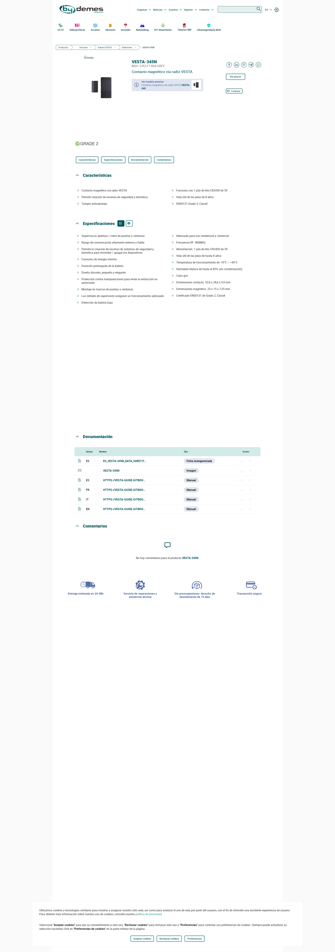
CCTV (61, 29)
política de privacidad (149, 914)
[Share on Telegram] (251, 64)
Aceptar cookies (142, 938)
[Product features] (120, 223)
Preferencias (194, 938)
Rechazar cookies (169, 938)
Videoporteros (77, 29)
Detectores (127, 47)
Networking (142, 29)
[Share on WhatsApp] (258, 64)
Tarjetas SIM (184, 29)
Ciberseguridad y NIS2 (209, 29)
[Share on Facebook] (229, 64)
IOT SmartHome (163, 29)
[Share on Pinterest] (244, 64)
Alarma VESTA (105, 47)
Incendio (125, 29)
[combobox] (240, 9)
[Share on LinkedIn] (236, 64)
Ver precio (235, 76)
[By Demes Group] (81, 9)
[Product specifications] (129, 223)
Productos (63, 47)
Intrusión (110, 29)
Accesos (95, 29)
